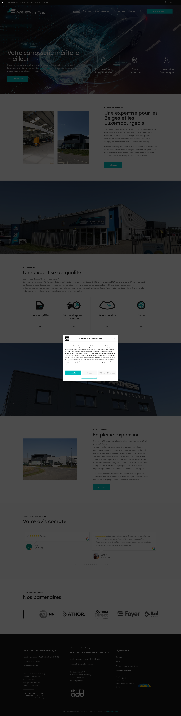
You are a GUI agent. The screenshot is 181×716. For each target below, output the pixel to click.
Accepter (72, 373)
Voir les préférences (107, 373)
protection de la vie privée (91, 361)
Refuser (89, 373)
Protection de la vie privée (89, 378)
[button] (115, 339)
